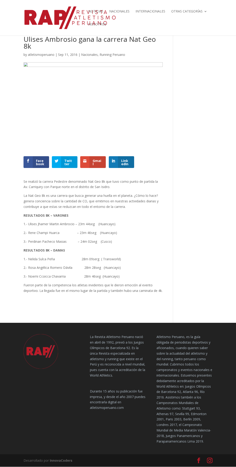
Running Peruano (112, 54)
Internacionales (150, 11)
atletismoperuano (41, 54)
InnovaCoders (61, 460)
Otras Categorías (187, 11)
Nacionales (119, 11)
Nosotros (97, 24)
